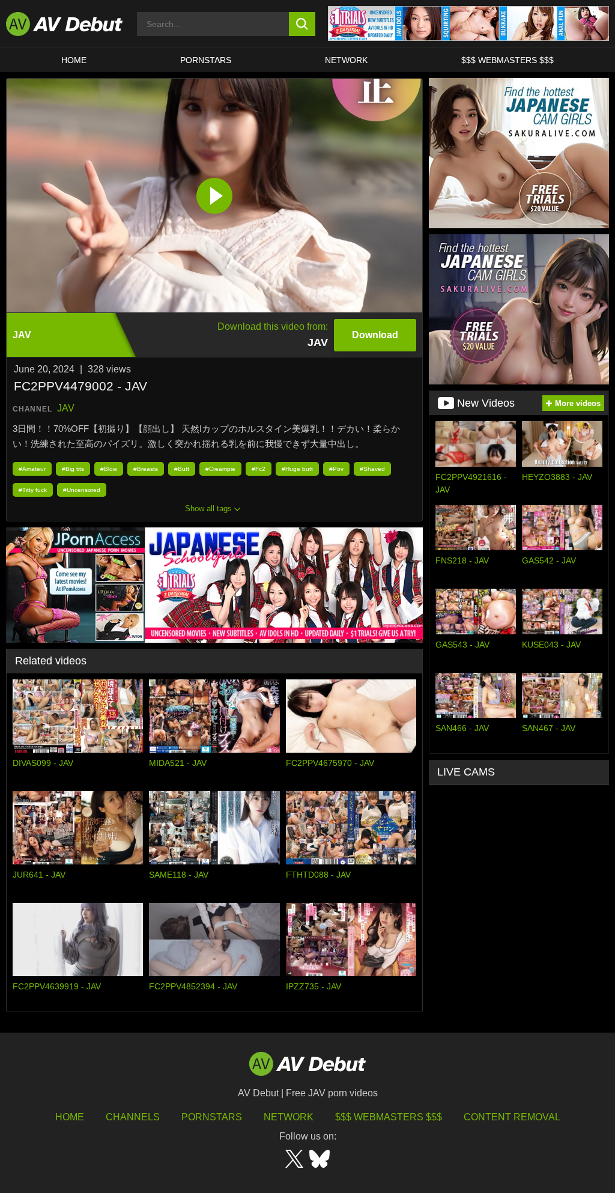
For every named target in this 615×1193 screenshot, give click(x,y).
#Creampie (220, 469)
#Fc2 (258, 469)
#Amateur (32, 469)
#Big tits (73, 469)
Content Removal (512, 1117)
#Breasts (145, 469)
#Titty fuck (33, 490)
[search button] (302, 24)
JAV (65, 408)
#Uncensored (81, 490)
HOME (73, 60)
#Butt (181, 469)
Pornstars (205, 60)
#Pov (336, 469)
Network (346, 60)
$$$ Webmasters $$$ (507, 60)
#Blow (108, 469)
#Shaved (372, 469)
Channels (133, 1117)
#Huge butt (297, 469)
